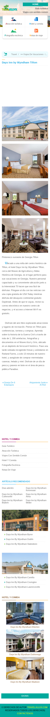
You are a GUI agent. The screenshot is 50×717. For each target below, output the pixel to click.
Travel (14, 54)
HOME (35, 4)
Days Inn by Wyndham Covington (21, 582)
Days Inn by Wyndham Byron (19, 534)
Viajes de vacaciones (33, 54)
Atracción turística (10, 451)
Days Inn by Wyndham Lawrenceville (23, 587)
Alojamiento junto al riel (37, 383)
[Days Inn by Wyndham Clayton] (25, 520)
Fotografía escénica (11, 465)
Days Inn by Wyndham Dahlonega (25, 654)
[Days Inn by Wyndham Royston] (25, 563)
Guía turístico (41, 8)
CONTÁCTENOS (25, 713)
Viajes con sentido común (35, 12)
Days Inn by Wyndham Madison (25, 682)
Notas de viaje (9, 470)
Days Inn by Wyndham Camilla (20, 577)
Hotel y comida (9, 460)
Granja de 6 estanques (9, 383)
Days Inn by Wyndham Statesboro (21, 544)
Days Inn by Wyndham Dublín (19, 539)
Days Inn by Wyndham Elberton (25, 627)
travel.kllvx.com (37, 707)
